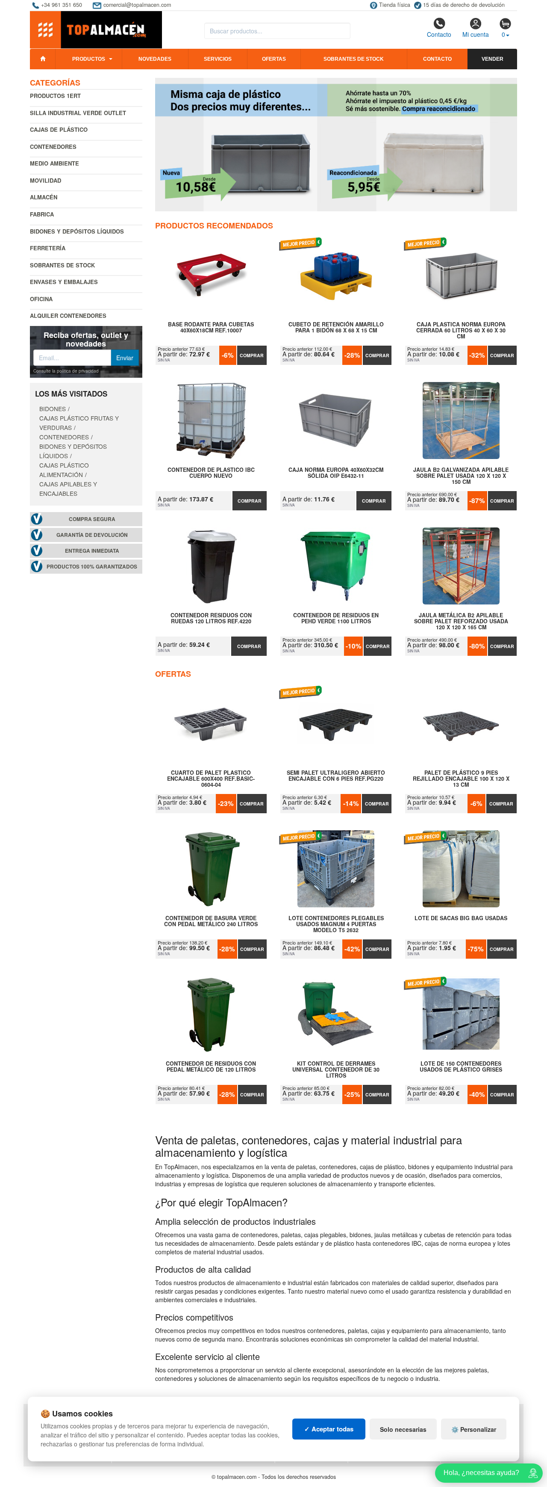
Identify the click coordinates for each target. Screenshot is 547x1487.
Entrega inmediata (92, 550)
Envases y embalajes (64, 282)
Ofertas (274, 59)
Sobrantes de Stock (62, 265)
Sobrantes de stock (353, 59)
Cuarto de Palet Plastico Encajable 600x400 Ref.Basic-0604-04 (211, 779)
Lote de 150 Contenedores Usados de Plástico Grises (461, 1066)
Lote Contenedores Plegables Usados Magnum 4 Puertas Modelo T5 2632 (336, 924)
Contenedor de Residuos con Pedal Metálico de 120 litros (211, 1066)
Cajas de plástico (59, 129)
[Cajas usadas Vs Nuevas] (336, 144)
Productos (88, 59)
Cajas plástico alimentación (64, 470)
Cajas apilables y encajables (68, 489)
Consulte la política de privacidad (66, 371)
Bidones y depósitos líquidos (77, 231)
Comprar (252, 355)
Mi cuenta (475, 34)
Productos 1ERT (55, 96)
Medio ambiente (54, 163)
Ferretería (47, 248)
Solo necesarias (403, 1429)
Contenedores (53, 146)
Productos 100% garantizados (92, 566)
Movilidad (45, 180)
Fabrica (42, 214)
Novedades (154, 59)
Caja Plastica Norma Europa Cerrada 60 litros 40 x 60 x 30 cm (461, 330)
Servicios (218, 59)
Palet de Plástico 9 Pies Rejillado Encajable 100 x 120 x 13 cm (461, 779)
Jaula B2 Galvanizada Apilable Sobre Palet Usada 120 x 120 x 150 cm (461, 476)
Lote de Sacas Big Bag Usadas (461, 918)
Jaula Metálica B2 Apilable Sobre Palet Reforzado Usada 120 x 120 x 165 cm (461, 621)
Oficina (41, 299)
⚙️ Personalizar (473, 1429)
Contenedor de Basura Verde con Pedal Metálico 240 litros (211, 921)
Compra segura (92, 519)
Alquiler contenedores (68, 315)
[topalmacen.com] (96, 29)
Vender (492, 59)
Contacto (439, 34)
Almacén (43, 197)
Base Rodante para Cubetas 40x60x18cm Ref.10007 (211, 327)
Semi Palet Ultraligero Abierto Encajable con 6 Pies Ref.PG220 (336, 776)
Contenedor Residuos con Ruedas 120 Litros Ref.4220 (211, 618)
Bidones (52, 408)
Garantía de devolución (92, 535)
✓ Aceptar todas (328, 1429)
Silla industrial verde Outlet (78, 113)
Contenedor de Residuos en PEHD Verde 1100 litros (336, 618)
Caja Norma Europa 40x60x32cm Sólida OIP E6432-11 (335, 473)
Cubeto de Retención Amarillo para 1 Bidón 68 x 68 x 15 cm (336, 327)
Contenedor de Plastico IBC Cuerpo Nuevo (211, 473)
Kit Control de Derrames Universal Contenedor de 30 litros (335, 1069)
